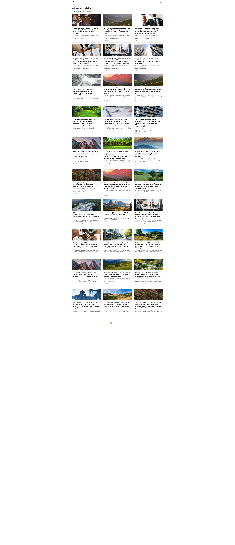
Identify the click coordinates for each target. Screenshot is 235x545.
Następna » (122, 322)
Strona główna (160, 2)
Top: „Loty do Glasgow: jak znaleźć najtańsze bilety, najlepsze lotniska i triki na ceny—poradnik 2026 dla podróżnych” (117, 274)
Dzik (73, 2)
